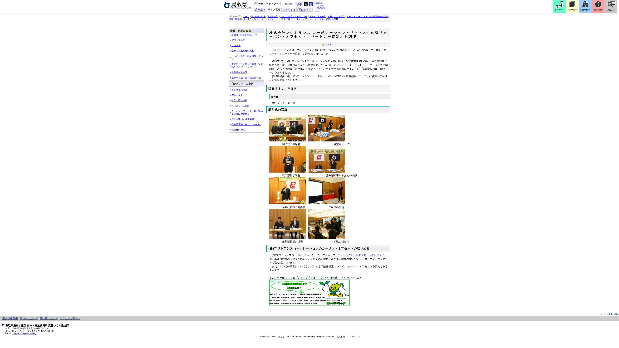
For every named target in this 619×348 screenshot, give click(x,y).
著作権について (49, 318)
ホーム (246, 16)
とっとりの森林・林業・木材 (293, 16)
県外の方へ (559, 10)
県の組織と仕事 (258, 16)
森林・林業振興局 (317, 16)
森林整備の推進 (239, 90)
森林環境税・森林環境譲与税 (246, 77)
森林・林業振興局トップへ (246, 35)
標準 (299, 4)
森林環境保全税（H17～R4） (246, 124)
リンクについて (29, 318)
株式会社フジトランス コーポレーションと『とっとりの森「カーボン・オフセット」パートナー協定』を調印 (286, 19)
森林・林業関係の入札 (242, 50)
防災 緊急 (598, 10)
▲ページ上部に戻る (609, 314)
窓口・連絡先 (238, 40)
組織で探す (585, 10)
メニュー (611, 10)
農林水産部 (273, 16)
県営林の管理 (238, 129)
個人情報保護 (10, 318)
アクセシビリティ (70, 318)
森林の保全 (237, 95)
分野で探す (572, 10)
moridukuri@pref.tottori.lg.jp (25, 333)
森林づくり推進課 (336, 16)
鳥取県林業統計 (239, 72)
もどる (328, 45)
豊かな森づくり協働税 (242, 119)
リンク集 (236, 45)
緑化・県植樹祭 (239, 100)
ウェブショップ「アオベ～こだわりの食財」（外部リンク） (352, 255)
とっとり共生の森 (240, 105)
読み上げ (260, 9)
